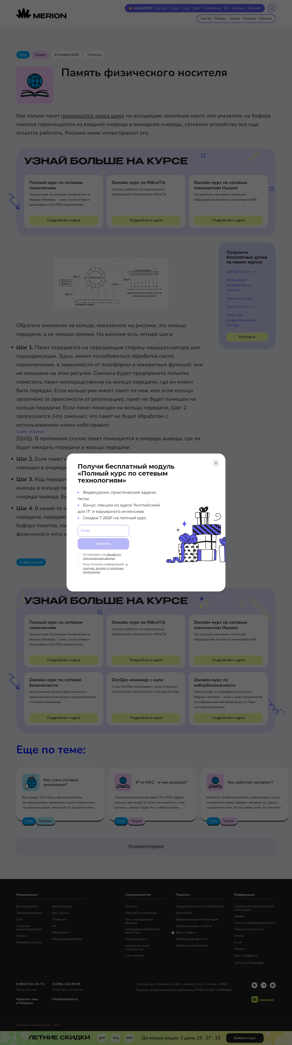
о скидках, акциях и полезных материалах (105, 568)
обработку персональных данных (102, 556)
